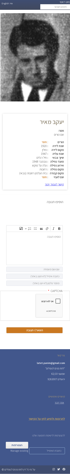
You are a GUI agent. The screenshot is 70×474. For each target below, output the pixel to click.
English (5, 3)
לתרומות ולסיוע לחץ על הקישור (47, 419)
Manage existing (19, 450)
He (11, 3)
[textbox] (34, 248)
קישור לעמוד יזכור (54, 184)
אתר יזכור (59, 402)
